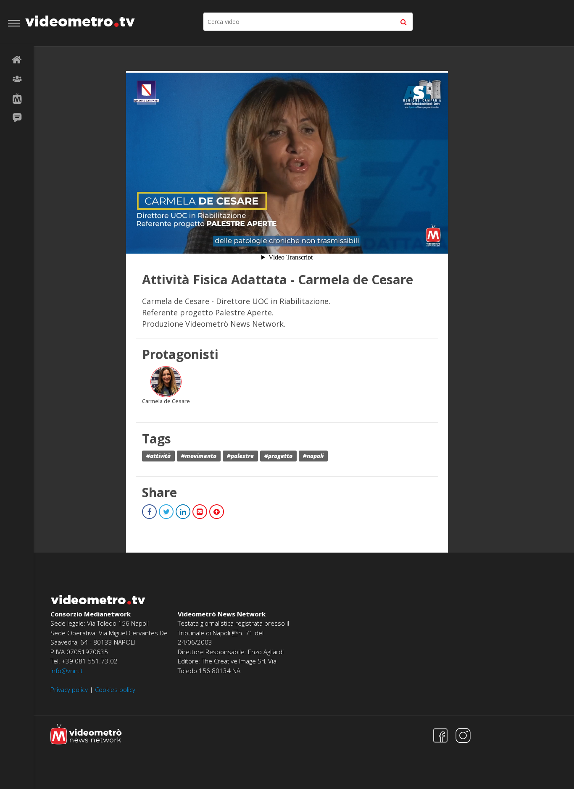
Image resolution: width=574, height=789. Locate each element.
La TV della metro (17, 98)
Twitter (166, 511)
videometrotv (80, 21)
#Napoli (313, 456)
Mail (199, 511)
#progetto (278, 456)
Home (17, 60)
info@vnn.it (66, 670)
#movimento (198, 456)
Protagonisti (17, 79)
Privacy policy (69, 689)
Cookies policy (115, 689)
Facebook (149, 511)
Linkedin (183, 511)
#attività (158, 456)
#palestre (240, 456)
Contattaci (17, 118)
